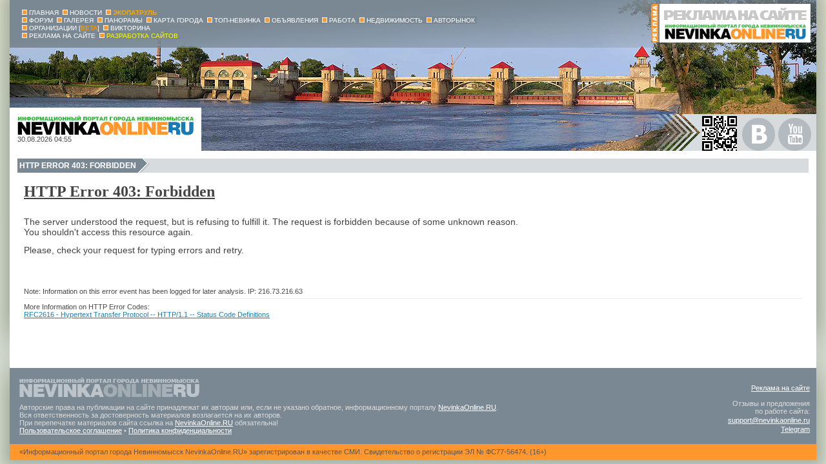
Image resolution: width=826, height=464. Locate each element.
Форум (41, 20)
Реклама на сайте (780, 388)
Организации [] (64, 28)
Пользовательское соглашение (70, 430)
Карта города (178, 20)
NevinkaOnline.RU (467, 407)
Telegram (795, 429)
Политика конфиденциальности (180, 430)
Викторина (130, 28)
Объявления (295, 20)
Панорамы (124, 20)
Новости (86, 12)
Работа (342, 20)
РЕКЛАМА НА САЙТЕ (62, 35)
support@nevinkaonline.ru (769, 420)
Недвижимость (395, 20)
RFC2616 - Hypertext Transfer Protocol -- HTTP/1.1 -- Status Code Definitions (147, 314)
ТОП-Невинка (237, 20)
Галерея (79, 20)
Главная (44, 12)
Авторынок (454, 20)
